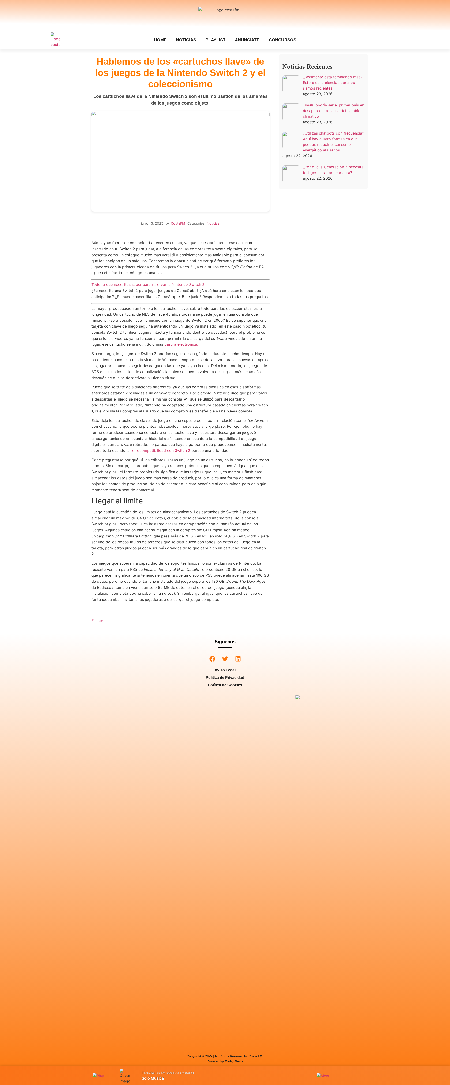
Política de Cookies (225, 685)
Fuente (97, 620)
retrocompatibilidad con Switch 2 (160, 450)
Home (160, 40)
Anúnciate (247, 40)
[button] (212, 659)
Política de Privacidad (225, 678)
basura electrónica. (181, 344)
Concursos (282, 40)
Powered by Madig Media (225, 1061)
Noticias (186, 40)
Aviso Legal (225, 670)
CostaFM (178, 223)
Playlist (215, 40)
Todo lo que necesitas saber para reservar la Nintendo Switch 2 (148, 284)
